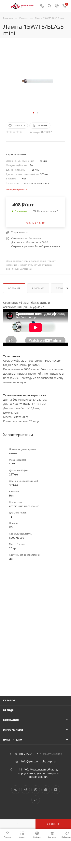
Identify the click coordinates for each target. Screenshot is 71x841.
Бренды (8, 710)
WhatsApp (45, 789)
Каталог (9, 700)
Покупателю (12, 739)
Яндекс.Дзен (55, 789)
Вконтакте (15, 789)
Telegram (25, 789)
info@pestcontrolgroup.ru (38, 761)
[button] (34, 112)
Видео (38, 288)
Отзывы (61, 288)
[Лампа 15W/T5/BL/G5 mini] (35, 81)
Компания (11, 720)
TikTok (35, 800)
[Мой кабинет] (57, 6)
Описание (14, 288)
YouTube (35, 789)
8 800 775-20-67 (26, 754)
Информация (13, 729)
